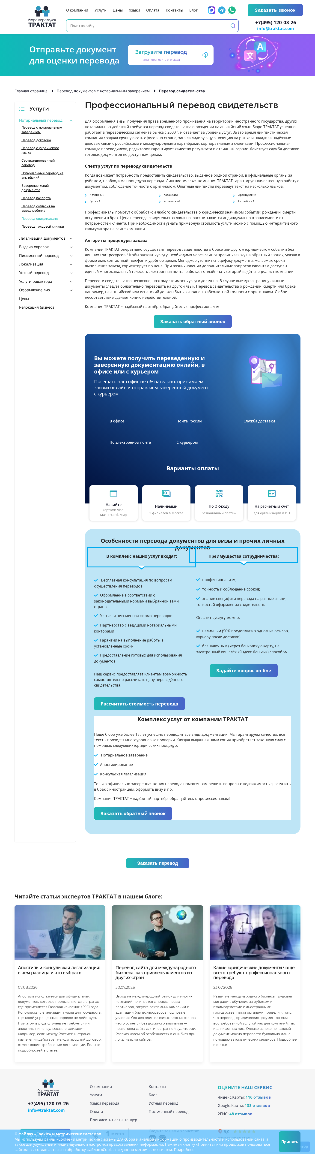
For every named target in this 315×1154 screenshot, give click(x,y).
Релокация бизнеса (36, 307)
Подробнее (184, 1149)
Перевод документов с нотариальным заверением (103, 91)
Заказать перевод (157, 863)
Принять (289, 1141)
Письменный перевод (39, 255)
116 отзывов (258, 1097)
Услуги (96, 1094)
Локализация (31, 264)
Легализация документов (42, 238)
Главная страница (31, 91)
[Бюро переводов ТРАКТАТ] (43, 16)
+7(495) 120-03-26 (275, 22)
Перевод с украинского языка (40, 150)
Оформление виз (34, 290)
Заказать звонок (275, 10)
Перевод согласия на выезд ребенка (38, 208)
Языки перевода (104, 1103)
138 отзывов (257, 1105)
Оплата (96, 1111)
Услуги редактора (35, 281)
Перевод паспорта (36, 198)
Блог (153, 1094)
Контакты (157, 1086)
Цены (24, 298)
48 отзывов (241, 1113)
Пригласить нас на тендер (113, 1119)
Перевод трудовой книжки (42, 226)
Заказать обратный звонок (192, 321)
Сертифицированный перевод (38, 162)
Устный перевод (34, 272)
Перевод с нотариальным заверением (41, 129)
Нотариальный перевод (40, 120)
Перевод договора (36, 140)
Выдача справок (34, 246)
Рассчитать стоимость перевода (139, 704)
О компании (101, 1086)
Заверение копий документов (35, 188)
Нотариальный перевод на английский (42, 175)
